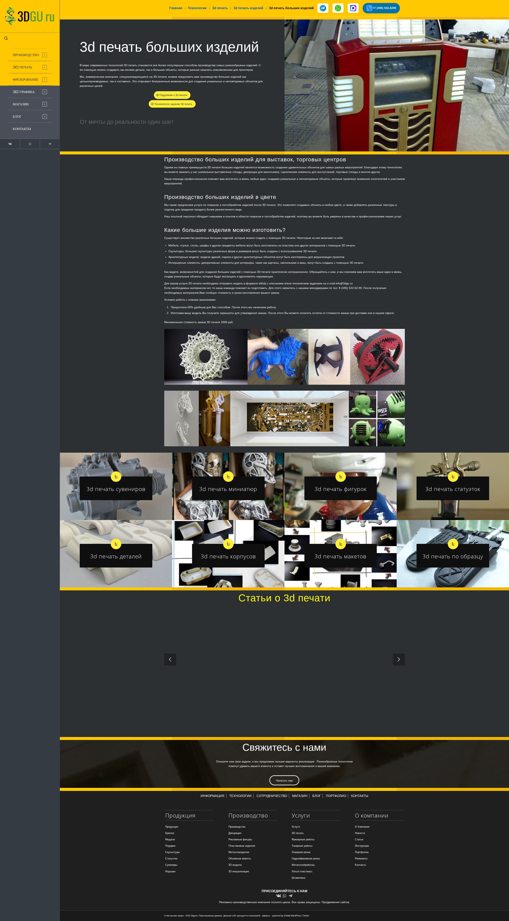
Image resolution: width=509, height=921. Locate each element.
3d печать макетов (340, 556)
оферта (266, 915)
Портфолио (362, 852)
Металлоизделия (238, 852)
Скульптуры (172, 852)
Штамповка (298, 877)
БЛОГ (316, 796)
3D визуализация (238, 871)
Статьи (359, 839)
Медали (170, 839)
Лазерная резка (301, 852)
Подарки (170, 845)
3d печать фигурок (341, 489)
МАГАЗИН (299, 796)
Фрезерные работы (303, 839)
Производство (236, 826)
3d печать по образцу (453, 556)
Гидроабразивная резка (306, 858)
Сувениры (171, 864)
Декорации (234, 833)
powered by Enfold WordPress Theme (290, 915)
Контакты (360, 864)
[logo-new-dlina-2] (30, 16)
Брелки (169, 833)
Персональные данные (210, 915)
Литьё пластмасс (302, 871)
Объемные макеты (239, 858)
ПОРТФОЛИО (336, 796)
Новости (360, 833)
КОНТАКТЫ (359, 796)
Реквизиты (361, 858)
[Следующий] (399, 659)
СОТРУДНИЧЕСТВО (271, 796)
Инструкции (362, 845)
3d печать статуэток (452, 489)
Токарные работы (302, 845)
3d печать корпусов (228, 556)
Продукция (171, 826)
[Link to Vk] (10, 144)
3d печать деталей (116, 556)
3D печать (298, 833)
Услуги (296, 826)
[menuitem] (30, 55)
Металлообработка (303, 864)
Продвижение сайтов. (336, 902)
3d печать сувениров (116, 489)
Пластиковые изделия (241, 845)
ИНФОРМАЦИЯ (212, 796)
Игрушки (170, 871)
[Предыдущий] (170, 659)
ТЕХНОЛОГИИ (240, 796)
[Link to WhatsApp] (30, 144)
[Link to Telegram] (50, 144)
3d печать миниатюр (228, 489)
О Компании (362, 826)
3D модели (235, 864)
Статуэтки (171, 858)
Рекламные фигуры (240, 839)
